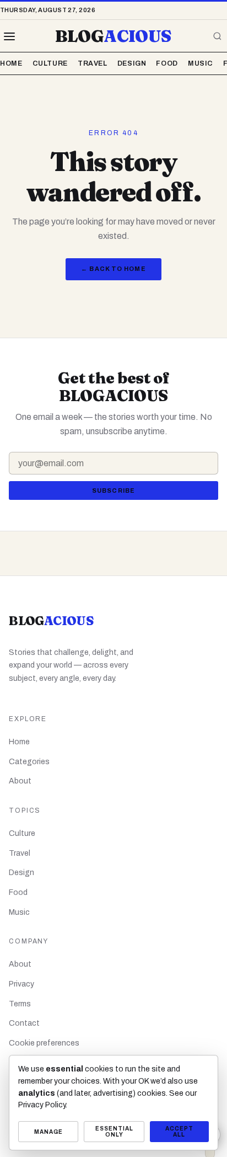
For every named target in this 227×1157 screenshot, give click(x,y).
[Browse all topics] (9, 36)
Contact (24, 1023)
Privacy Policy (42, 1105)
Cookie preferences (44, 1043)
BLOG (113, 36)
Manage (48, 1132)
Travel (92, 63)
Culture (50, 63)
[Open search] (217, 36)
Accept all (179, 1132)
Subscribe (113, 490)
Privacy (21, 984)
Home (11, 63)
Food (167, 63)
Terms (20, 1004)
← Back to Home (113, 268)
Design (132, 63)
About (20, 781)
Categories (29, 762)
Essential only (114, 1132)
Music (200, 63)
